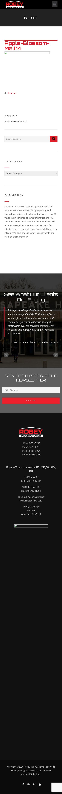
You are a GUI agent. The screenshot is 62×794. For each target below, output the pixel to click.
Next (55, 355)
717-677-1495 (33, 447)
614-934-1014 (33, 450)
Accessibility (31, 770)
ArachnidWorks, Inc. (30, 774)
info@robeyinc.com (31, 454)
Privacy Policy (17, 770)
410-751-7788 (33, 443)
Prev (6, 355)
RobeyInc (12, 93)
